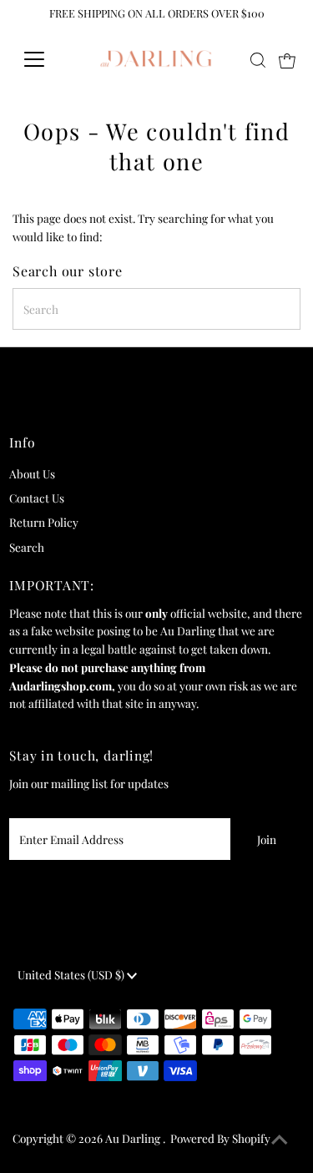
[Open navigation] (47, 59)
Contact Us (36, 497)
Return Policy (43, 521)
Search (26, 546)
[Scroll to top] (279, 1139)
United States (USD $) (72, 974)
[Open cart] (287, 59)
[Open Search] (257, 60)
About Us (32, 473)
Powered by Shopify (220, 1137)
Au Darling (134, 1137)
